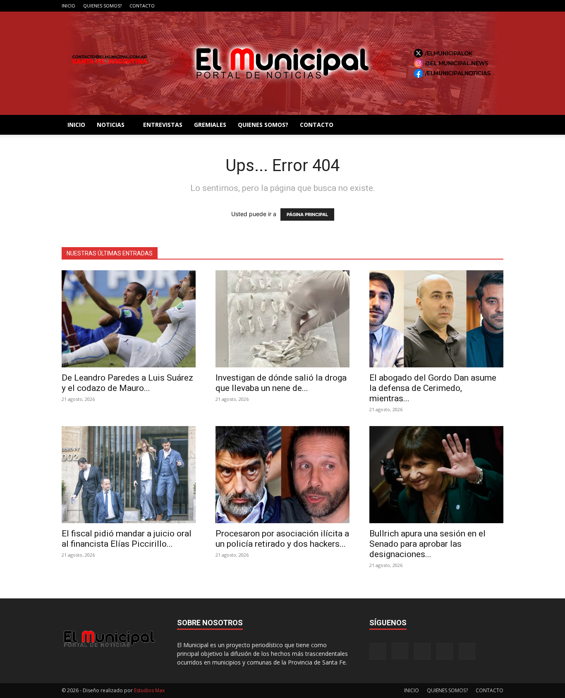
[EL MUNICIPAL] (282, 63)
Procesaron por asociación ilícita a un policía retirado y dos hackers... (282, 539)
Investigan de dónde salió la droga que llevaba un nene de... (281, 383)
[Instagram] (456, 6)
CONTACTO (142, 5)
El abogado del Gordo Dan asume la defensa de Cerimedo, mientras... (432, 388)
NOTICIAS (110, 125)
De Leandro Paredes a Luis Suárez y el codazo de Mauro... (127, 383)
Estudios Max (149, 690)
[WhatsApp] (497, 6)
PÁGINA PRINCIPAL (307, 214)
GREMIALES (210, 125)
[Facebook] (442, 6)
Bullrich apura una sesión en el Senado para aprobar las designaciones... (427, 544)
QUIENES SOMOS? (102, 5)
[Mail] (470, 6)
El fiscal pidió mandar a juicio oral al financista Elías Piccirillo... (127, 539)
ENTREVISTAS (162, 125)
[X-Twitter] (483, 6)
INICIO (68, 5)
